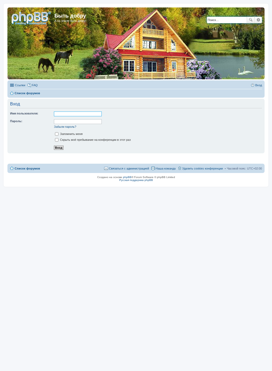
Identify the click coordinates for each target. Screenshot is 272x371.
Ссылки (20, 85)
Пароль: (16, 121)
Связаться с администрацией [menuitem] (129, 168)
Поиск (251, 20)
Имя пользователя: (24, 113)
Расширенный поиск (258, 20)
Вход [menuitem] (258, 85)
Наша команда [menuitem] (166, 168)
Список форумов (27, 168)
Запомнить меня (71, 133)
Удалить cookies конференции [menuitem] (202, 168)
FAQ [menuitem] (35, 85)
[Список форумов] (31, 17)
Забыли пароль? (65, 126)
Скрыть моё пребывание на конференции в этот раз (95, 139)
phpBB (127, 177)
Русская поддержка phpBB (136, 180)
